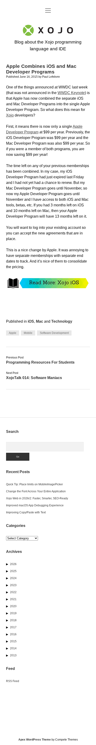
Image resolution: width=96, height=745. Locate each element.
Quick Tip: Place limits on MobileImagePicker (34, 484)
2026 (13, 564)
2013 (13, 655)
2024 (13, 578)
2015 (13, 641)
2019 (13, 613)
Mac (39, 321)
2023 (13, 585)
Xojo (10, 115)
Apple (12, 333)
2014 (13, 648)
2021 (13, 599)
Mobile (28, 333)
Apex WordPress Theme (34, 739)
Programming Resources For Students (40, 362)
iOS (31, 321)
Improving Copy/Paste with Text (26, 512)
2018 (13, 620)
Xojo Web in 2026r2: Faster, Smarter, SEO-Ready (37, 498)
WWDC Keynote (71, 93)
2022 (13, 592)
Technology (61, 321)
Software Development (54, 333)
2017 (13, 627)
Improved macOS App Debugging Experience (35, 505)
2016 (13, 634)
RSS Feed (12, 681)
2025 (13, 571)
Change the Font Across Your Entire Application (36, 491)
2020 (13, 606)
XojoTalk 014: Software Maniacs (34, 378)
